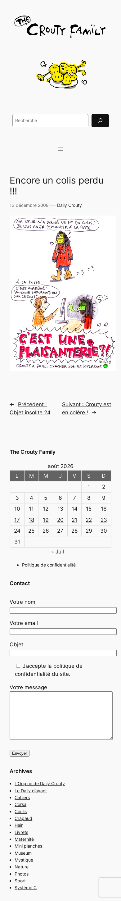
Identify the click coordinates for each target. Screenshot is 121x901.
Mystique (24, 859)
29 (89, 531)
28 (74, 531)
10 (17, 509)
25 (31, 531)
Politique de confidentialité (49, 564)
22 (89, 520)
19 (46, 520)
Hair (19, 825)
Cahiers (22, 797)
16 (104, 509)
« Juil (57, 551)
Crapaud (23, 818)
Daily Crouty (69, 205)
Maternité (24, 839)
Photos (22, 873)
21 (74, 520)
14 (75, 509)
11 (31, 509)
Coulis (21, 811)
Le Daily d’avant (31, 790)
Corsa (20, 804)
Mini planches (28, 846)
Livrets (21, 832)
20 (60, 520)
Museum (23, 853)
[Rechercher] (100, 120)
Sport (20, 880)
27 (60, 531)
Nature (22, 866)
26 (46, 531)
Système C (26, 887)
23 (104, 520)
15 (89, 509)
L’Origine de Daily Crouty (40, 783)
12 (45, 509)
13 (60, 509)
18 (31, 520)
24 (17, 531)
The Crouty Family (33, 452)
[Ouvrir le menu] (60, 149)
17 (17, 520)
